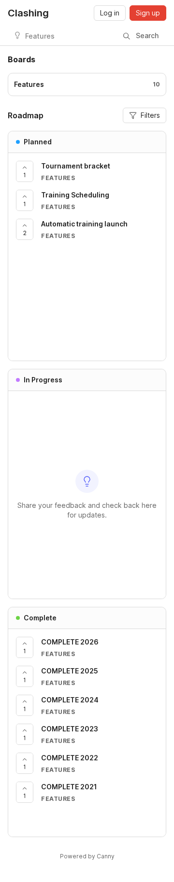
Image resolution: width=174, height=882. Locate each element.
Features (40, 36)
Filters (150, 115)
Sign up (148, 13)
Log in (109, 13)
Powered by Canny (87, 856)
